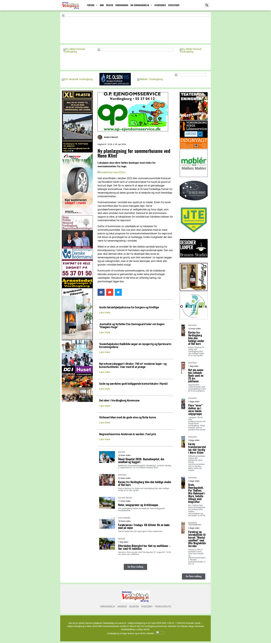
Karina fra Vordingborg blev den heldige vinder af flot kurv (144, 483)
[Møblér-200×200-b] (194, 176)
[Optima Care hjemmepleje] (194, 318)
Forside (90, 5)
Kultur (121, 452)
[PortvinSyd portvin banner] (194, 289)
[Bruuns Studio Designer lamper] (194, 261)
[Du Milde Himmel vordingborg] (194, 204)
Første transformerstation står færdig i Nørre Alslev (197, 448)
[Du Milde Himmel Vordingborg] (77, 51)
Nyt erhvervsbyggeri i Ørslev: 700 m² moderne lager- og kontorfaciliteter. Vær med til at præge (133, 365)
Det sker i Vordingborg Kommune (119, 400)
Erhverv (122, 475)
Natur (129, 498)
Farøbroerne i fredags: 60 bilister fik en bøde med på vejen (144, 526)
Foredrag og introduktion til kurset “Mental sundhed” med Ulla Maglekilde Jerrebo (197, 539)
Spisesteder (173, 5)
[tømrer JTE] (194, 233)
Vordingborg (121, 5)
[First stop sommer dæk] (77, 214)
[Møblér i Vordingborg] (150, 79)
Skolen (121, 539)
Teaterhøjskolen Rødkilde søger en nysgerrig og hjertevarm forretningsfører (135, 346)
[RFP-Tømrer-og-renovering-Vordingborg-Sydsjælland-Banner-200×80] (190, 75)
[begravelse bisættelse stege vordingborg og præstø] (77, 276)
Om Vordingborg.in (139, 5)
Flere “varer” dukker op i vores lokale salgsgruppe (195, 409)
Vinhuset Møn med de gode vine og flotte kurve (127, 417)
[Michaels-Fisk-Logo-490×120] (135, 50)
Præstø (109, 5)
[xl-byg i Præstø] (77, 151)
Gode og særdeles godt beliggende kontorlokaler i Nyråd (133, 383)
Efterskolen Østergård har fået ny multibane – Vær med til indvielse (144, 547)
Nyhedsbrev (160, 5)
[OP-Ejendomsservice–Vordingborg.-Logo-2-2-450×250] (133, 130)
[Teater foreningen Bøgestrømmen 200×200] (194, 119)
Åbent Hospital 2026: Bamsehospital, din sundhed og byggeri (141, 460)
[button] (207, 5)
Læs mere (104, 312)
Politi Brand (124, 518)
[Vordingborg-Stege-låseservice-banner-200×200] (194, 147)
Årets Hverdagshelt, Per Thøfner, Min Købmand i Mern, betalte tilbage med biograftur (196, 493)
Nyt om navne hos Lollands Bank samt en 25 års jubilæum (195, 375)
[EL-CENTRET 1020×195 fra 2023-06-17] (135, 15)
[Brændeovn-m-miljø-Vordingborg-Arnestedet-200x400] (77, 338)
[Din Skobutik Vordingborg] (77, 79)
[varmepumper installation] (115, 84)
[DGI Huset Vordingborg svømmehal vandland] (77, 401)
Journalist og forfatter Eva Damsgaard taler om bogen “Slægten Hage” (132, 326)
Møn (102, 5)
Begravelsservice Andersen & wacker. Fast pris (127, 434)
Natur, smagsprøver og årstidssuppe (138, 505)
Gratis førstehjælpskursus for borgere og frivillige (129, 307)
